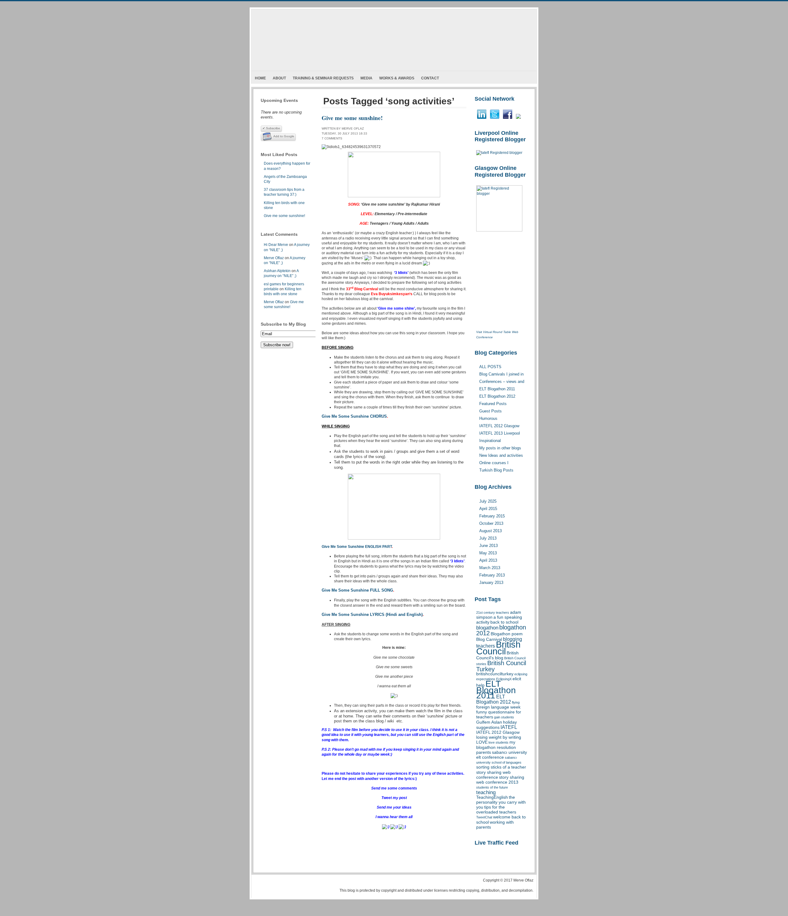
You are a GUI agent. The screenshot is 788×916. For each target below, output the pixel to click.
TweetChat (484, 817)
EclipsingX (504, 679)
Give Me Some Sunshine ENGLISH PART (357, 546)
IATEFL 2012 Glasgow (498, 732)
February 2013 (492, 575)
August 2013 (490, 530)
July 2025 (488, 501)
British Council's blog (497, 655)
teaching (486, 792)
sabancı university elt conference (501, 755)
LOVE (482, 742)
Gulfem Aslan (489, 722)
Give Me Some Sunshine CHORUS (354, 416)
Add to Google (283, 136)
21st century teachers (492, 612)
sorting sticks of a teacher (501, 767)
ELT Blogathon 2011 (496, 689)
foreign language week (498, 707)
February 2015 (492, 516)
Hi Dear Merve (276, 245)
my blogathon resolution (496, 744)
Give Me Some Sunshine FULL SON (356, 590)
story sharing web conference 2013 (500, 780)
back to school (504, 622)
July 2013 (488, 538)
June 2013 (488, 545)
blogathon (487, 628)
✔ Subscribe (271, 128)
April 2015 (488, 508)
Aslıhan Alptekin (277, 271)
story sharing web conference (493, 775)
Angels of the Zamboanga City (285, 179)
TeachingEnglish (492, 797)
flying (516, 702)
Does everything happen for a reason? (287, 166)
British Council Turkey (501, 666)
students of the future (492, 787)
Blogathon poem (507, 634)
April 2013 (488, 560)
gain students (504, 717)
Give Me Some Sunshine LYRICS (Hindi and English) (372, 614)
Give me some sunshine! (284, 216)
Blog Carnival (489, 639)
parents (483, 752)
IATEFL (509, 727)
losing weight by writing (498, 737)
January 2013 (491, 582)
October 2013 (491, 523)
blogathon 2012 (501, 630)
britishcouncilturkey (494, 674)
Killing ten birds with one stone (284, 205)
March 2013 (489, 567)
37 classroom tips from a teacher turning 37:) (284, 192)
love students (498, 742)
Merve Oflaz (274, 258)
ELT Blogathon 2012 (493, 699)
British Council (498, 647)
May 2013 (488, 553)
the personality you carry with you (501, 802)
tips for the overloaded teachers (496, 809)
